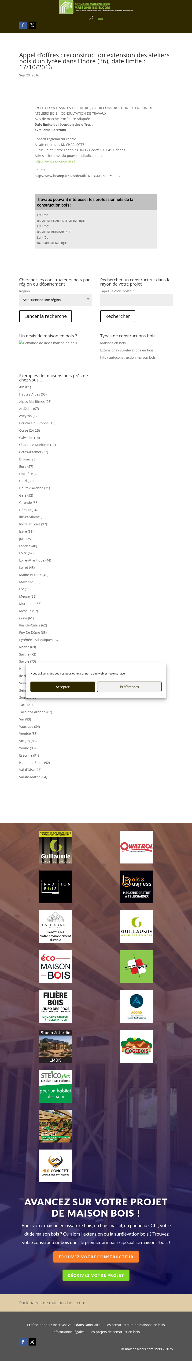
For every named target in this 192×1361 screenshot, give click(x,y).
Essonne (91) (29, 755)
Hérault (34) (28, 510)
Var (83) (25, 719)
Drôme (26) (27, 459)
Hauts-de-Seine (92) (34, 762)
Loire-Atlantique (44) (35, 560)
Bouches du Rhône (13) (37, 423)
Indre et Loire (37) (33, 524)
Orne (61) (26, 618)
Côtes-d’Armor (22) (33, 452)
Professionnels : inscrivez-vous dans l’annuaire (63, 1325)
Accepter (63, 686)
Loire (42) (26, 553)
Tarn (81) (26, 704)
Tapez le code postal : (117, 291)
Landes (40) (28, 546)
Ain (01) (25, 387)
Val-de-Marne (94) (33, 777)
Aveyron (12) (28, 416)
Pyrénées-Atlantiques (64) (39, 639)
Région (24, 291)
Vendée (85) (28, 733)
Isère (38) (26, 531)
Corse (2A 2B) (29, 430)
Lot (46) (24, 589)
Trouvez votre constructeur (96, 1257)
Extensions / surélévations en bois (127, 350)
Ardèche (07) (29, 408)
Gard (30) (26, 481)
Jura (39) (25, 538)
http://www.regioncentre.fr (56, 161)
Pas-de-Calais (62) (33, 625)
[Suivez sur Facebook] (23, 25)
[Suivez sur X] (32, 25)
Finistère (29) (29, 473)
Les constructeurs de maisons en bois (135, 1325)
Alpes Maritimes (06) (35, 401)
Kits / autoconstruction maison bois (128, 357)
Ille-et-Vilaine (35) (32, 517)
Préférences (129, 686)
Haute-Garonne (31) (34, 488)
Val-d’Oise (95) (30, 769)
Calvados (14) (29, 437)
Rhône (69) (27, 647)
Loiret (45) (27, 567)
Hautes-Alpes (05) (33, 394)
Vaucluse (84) (29, 726)
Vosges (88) (28, 741)
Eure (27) (26, 466)
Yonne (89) (27, 748)
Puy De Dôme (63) (33, 632)
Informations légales (68, 1332)
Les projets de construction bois (115, 1332)
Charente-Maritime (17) (37, 444)
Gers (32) (26, 495)
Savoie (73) (27, 661)
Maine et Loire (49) (33, 575)
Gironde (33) (28, 502)
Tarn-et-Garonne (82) (35, 712)
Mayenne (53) (29, 582)
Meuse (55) (27, 596)
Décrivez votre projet (96, 1275)
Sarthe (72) (27, 654)
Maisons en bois (113, 343)
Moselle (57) (28, 611)
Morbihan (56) (30, 603)
